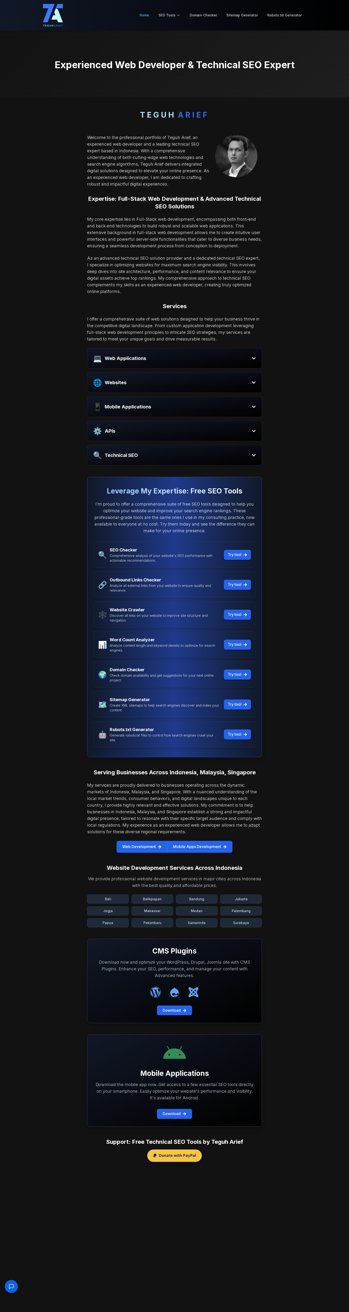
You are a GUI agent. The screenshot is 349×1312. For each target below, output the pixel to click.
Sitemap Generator (242, 15)
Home (144, 15)
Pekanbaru (152, 923)
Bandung (196, 899)
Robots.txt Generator (284, 15)
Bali (108, 899)
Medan (197, 911)
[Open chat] (11, 1286)
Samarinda (197, 923)
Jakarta (241, 899)
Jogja (108, 911)
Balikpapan (152, 899)
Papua (108, 923)
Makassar (152, 911)
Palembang (241, 911)
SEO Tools (167, 15)
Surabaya (241, 923)
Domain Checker (203, 15)
